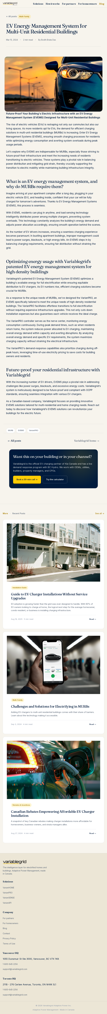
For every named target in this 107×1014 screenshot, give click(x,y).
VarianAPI (7, 903)
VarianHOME (8, 887)
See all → (99, 513)
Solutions (38, 3)
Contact (6, 933)
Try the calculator (55, 479)
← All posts (11, 16)
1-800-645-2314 (10, 964)
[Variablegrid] (10, 3)
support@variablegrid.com (15, 969)
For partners (69, 3)
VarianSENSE (9, 897)
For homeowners (87, 3)
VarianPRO (8, 892)
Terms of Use (9, 943)
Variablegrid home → (86, 440)
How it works (52, 3)
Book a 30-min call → (27, 479)
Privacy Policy (9, 938)
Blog (101, 3)
